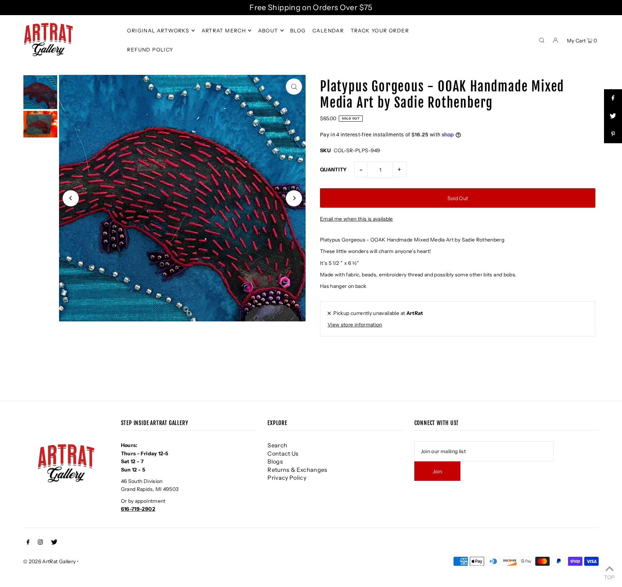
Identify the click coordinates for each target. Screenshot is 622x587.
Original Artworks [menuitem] (158, 30)
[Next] (294, 198)
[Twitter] (54, 543)
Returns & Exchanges (297, 469)
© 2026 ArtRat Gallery (49, 561)
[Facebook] (28, 543)
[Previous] (71, 198)
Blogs (275, 461)
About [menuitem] (268, 30)
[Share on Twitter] (613, 116)
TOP (609, 577)
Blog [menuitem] (298, 30)
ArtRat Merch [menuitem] (224, 30)
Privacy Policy (286, 477)
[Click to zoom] (294, 86)
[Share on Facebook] (613, 98)
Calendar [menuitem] (328, 30)
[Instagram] (40, 543)
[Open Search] (541, 39)
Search (277, 445)
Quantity (333, 169)
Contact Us (283, 453)
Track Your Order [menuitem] (380, 30)
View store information (355, 324)
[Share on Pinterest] (613, 134)
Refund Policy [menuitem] (150, 49)
